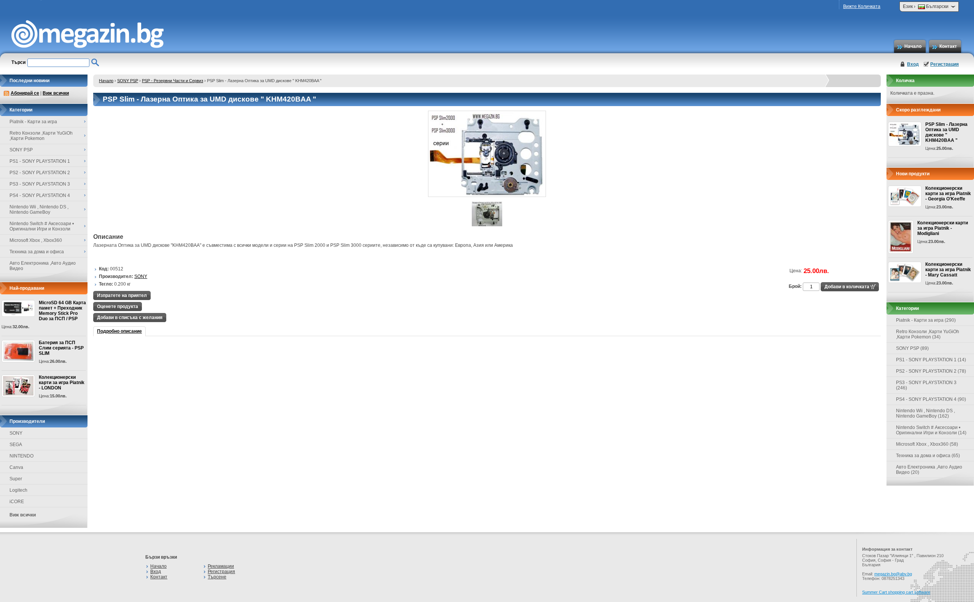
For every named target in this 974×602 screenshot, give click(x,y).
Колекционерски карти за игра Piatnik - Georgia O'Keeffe (948, 194)
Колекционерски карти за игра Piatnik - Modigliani (942, 228)
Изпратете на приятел (122, 295)
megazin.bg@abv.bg (893, 574)
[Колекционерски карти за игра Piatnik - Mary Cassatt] (904, 272)
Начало (912, 46)
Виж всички (56, 93)
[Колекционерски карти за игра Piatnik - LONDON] (18, 386)
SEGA (16, 444)
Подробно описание (119, 331)
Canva (16, 467)
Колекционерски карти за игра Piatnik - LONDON (61, 383)
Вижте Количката (861, 6)
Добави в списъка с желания (129, 317)
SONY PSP (127, 80)
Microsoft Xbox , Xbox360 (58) (927, 444)
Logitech (18, 490)
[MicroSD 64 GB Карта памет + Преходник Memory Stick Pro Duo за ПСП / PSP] (18, 308)
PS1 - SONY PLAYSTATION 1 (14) (931, 359)
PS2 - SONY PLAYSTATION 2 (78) (931, 371)
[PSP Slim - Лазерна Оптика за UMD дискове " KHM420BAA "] (487, 195)
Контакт (948, 46)
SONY (16, 433)
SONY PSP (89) (912, 348)
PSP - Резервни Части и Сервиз (172, 80)
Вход (913, 64)
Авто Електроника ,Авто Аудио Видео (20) (929, 469)
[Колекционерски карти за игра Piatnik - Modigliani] (901, 237)
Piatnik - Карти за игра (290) (926, 320)
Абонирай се (25, 93)
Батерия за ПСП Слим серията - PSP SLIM (61, 348)
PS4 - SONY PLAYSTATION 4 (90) (931, 399)
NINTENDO (21, 456)
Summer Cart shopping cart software (896, 592)
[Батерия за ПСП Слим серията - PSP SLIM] (18, 351)
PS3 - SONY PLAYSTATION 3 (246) (926, 385)
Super (16, 478)
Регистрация (944, 64)
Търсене (217, 577)
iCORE (17, 501)
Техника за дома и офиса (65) (928, 455)
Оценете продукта (117, 306)
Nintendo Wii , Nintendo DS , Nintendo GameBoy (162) (925, 413)
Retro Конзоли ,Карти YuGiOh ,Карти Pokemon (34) (927, 334)
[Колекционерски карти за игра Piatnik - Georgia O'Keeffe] (904, 196)
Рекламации (221, 566)
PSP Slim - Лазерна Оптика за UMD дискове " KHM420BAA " (946, 132)
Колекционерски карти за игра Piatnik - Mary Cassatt (948, 270)
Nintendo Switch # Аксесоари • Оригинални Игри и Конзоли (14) (931, 430)
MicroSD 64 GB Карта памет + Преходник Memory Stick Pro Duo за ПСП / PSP (62, 310)
